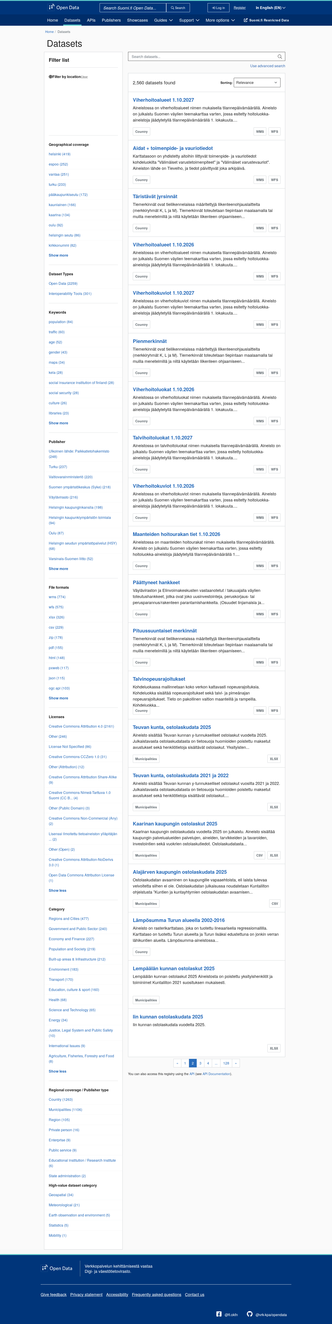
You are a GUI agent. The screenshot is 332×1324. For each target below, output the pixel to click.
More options (218, 20)
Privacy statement (86, 1294)
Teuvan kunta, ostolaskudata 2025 (172, 727)
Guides (161, 20)
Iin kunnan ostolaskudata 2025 (168, 1016)
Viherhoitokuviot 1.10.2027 (163, 292)
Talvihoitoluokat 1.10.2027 (162, 437)
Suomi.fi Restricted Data (269, 20)
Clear (84, 77)
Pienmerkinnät (150, 341)
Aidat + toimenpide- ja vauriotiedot (173, 148)
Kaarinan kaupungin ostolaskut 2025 (175, 823)
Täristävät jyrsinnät (155, 196)
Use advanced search (267, 65)
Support (187, 20)
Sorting (226, 82)
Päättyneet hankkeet (156, 582)
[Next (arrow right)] (324, 662)
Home (52, 20)
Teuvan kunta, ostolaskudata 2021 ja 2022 (181, 775)
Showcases (137, 20)
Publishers (111, 20)
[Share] (317, 5)
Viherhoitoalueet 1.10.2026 (163, 244)
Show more (58, 255)
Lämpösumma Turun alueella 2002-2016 (179, 920)
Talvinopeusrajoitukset (159, 678)
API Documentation (216, 1073)
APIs (91, 20)
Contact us (194, 1294)
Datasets (72, 20)
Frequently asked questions (156, 1294)
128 (226, 1063)
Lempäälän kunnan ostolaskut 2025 (174, 968)
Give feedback (54, 1294)
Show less (57, 890)
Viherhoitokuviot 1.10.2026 (163, 485)
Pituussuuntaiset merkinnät (165, 630)
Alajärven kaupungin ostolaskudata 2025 (180, 871)
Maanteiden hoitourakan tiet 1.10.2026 (176, 534)
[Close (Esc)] (327, 5)
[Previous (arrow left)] (8, 662)
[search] (280, 56)
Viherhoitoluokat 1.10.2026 (163, 389)
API (191, 1073)
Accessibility (117, 1294)
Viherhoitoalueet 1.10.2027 (163, 99)
